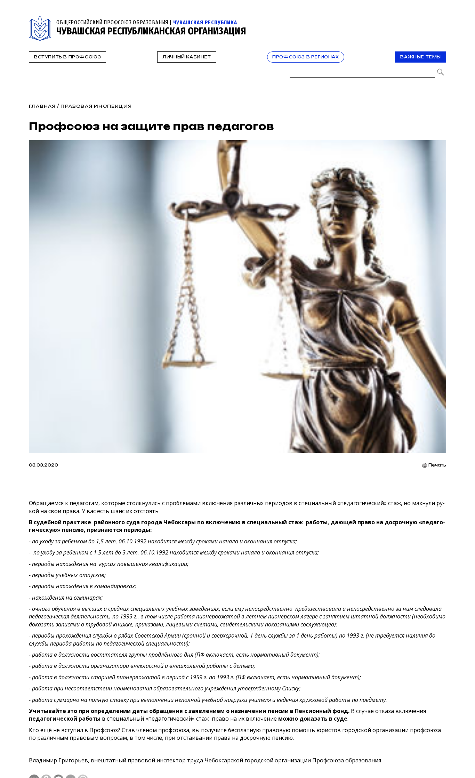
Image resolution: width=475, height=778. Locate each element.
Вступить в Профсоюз (67, 57)
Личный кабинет (186, 57)
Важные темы (420, 57)
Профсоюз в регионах (305, 57)
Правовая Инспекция (96, 106)
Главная (42, 106)
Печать (437, 465)
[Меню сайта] (440, 20)
